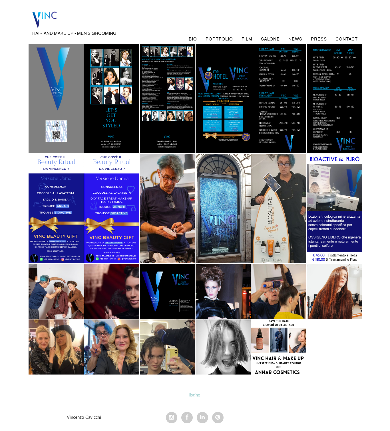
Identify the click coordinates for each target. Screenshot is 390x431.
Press (319, 39)
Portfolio (219, 39)
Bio (193, 39)
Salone (270, 39)
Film (247, 39)
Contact (346, 39)
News (295, 39)
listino (194, 395)
